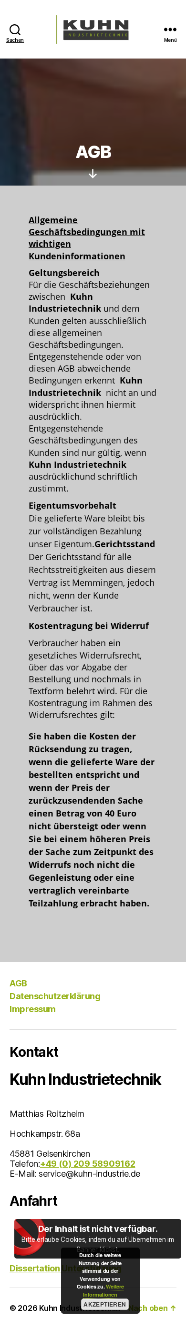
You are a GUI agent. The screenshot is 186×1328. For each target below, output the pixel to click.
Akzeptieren (104, 1304)
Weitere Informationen (103, 1290)
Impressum (33, 1009)
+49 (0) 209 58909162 (87, 1164)
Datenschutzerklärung (55, 996)
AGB (18, 983)
